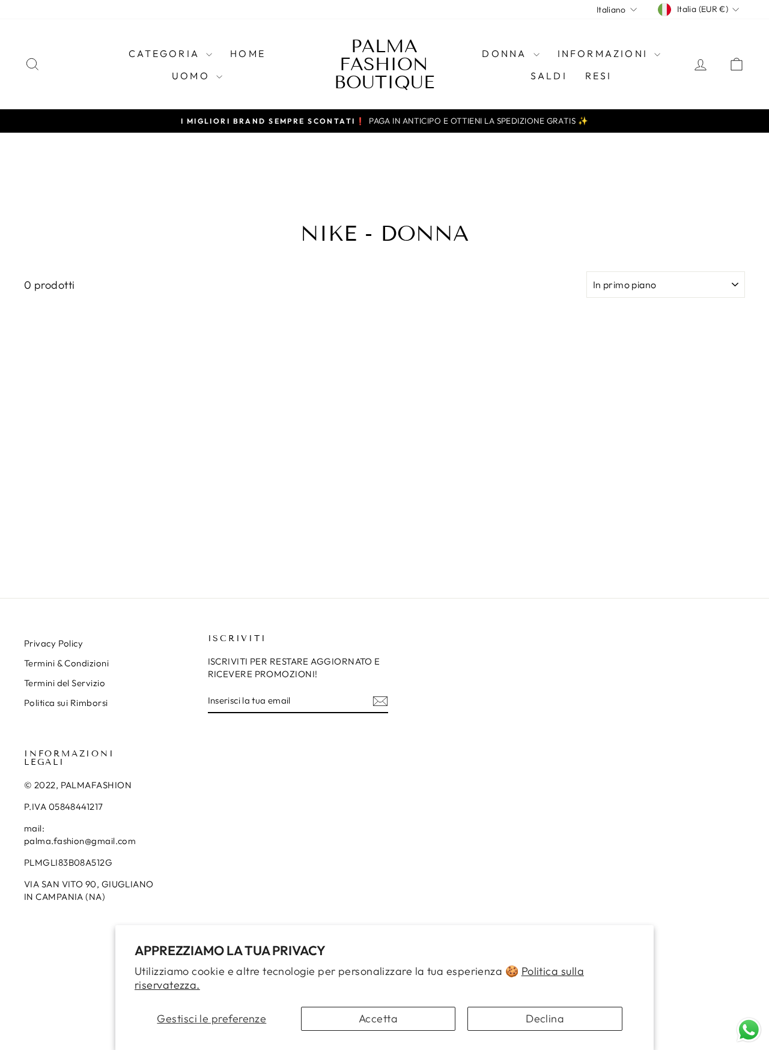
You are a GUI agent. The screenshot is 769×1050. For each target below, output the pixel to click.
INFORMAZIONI (605, 53)
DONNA (506, 53)
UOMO (192, 76)
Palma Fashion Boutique (384, 64)
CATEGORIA (166, 53)
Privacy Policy (53, 643)
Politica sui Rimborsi (66, 702)
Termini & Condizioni (66, 663)
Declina (545, 1018)
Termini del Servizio (64, 683)
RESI (598, 76)
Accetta (378, 1018)
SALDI (548, 76)
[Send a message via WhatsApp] (749, 1030)
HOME (248, 53)
